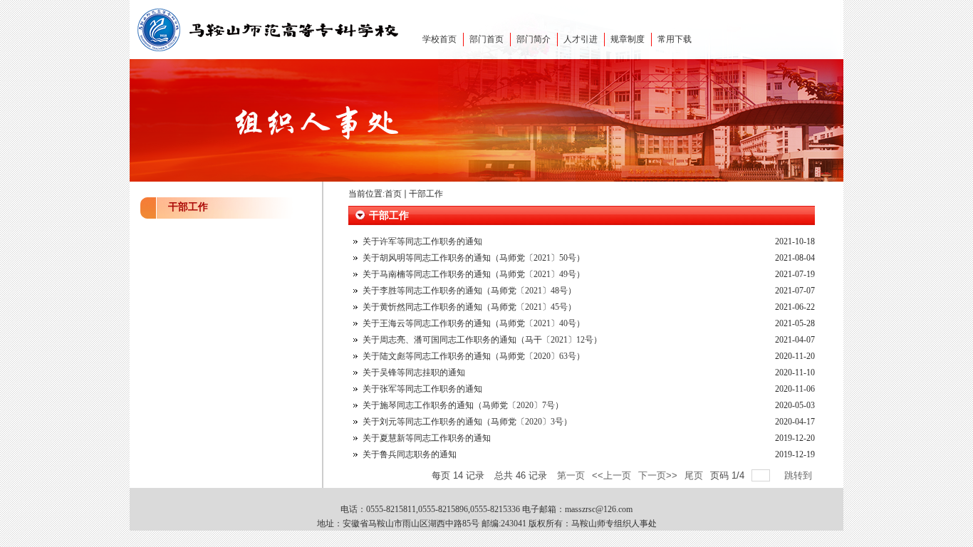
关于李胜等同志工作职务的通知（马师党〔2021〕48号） (469, 291)
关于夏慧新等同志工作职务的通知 (427, 438)
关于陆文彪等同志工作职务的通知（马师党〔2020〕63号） (474, 356)
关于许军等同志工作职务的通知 (422, 241)
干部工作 (426, 194)
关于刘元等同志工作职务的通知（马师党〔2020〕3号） (467, 422)
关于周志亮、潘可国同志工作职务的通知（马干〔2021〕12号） (482, 340)
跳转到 (799, 475)
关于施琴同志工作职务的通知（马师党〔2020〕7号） (463, 405)
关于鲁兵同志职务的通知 (410, 454)
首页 (393, 194)
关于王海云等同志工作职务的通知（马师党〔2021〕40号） (474, 323)
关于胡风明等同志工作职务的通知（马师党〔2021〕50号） (474, 258)
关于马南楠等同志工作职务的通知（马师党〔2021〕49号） (474, 274)
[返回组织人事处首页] (269, 53)
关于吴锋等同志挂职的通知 (414, 372)
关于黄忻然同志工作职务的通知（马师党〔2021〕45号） (469, 307)
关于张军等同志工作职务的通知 (422, 389)
